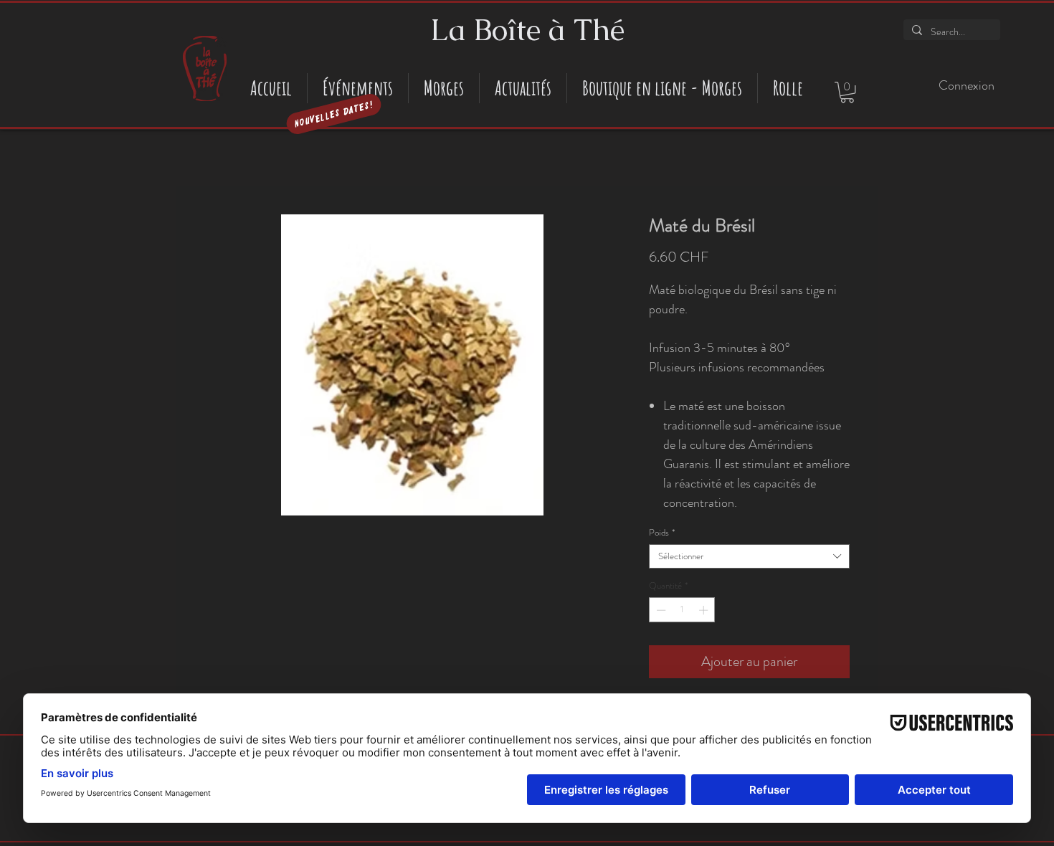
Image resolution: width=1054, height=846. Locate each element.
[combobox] (749, 556)
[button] (847, 92)
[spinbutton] (682, 610)
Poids (662, 532)
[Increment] (704, 610)
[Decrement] (659, 610)
